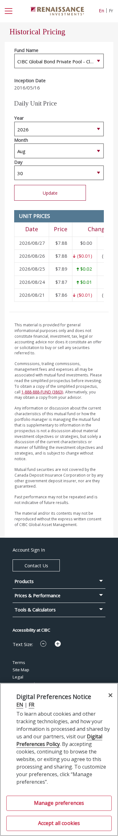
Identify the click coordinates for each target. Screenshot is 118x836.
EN (19, 704)
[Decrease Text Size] (43, 643)
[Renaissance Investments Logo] (57, 10)
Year (19, 118)
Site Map (21, 670)
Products (24, 581)
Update (50, 193)
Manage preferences (59, 802)
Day (18, 162)
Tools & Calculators (35, 610)
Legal (18, 677)
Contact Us (36, 565)
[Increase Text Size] (57, 643)
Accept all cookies (59, 823)
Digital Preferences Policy (59, 740)
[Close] (110, 695)
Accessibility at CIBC (31, 630)
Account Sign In (29, 550)
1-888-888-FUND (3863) (42, 391)
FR (31, 704)
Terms (19, 662)
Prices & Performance (37, 595)
